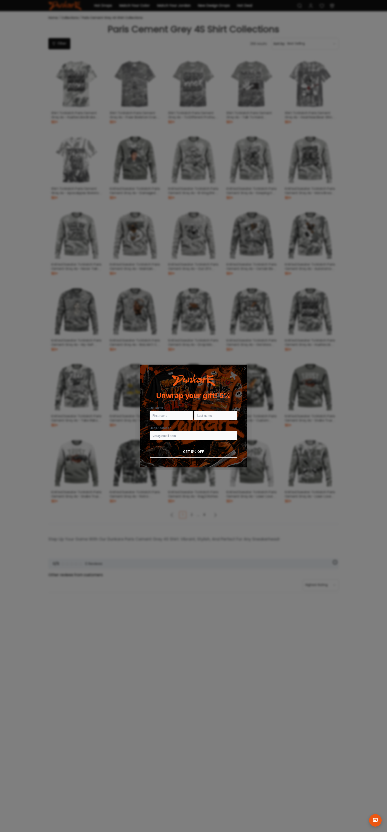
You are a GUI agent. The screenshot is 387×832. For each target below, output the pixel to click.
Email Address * (160, 428)
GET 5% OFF (193, 451)
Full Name (156, 407)
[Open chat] (375, 820)
